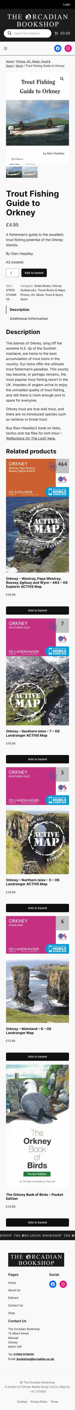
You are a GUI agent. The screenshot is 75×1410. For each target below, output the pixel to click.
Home (10, 61)
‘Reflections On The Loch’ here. (31, 438)
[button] (62, 78)
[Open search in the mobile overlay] (27, 33)
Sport (19, 65)
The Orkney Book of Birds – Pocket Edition (34, 1197)
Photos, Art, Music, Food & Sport (41, 294)
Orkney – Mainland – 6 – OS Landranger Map (28, 1031)
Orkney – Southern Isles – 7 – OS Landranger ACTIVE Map (33, 733)
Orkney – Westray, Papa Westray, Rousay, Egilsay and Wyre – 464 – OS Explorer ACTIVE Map (37, 583)
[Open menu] (5, 48)
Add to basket (34, 272)
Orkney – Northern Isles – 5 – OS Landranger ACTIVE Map (32, 882)
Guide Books (42, 285)
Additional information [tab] (29, 319)
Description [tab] (19, 310)
